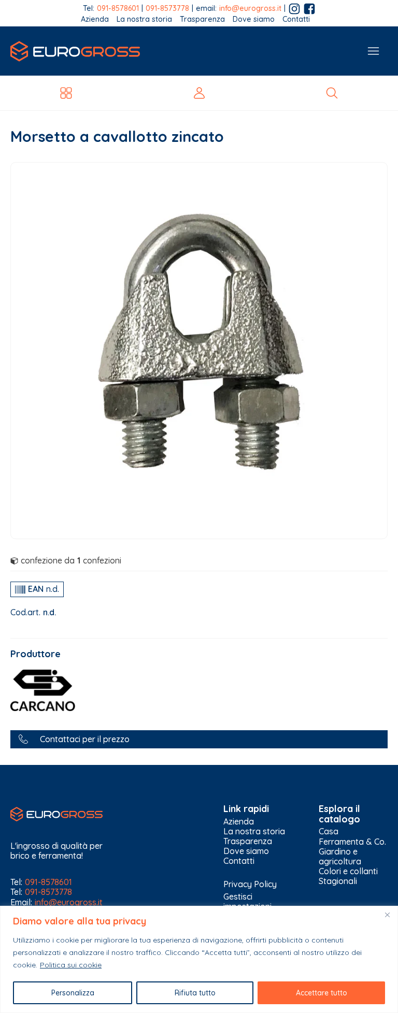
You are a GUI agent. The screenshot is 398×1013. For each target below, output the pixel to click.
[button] (199, 739)
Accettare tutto (321, 992)
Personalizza (72, 992)
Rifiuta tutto (195, 992)
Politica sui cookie (71, 964)
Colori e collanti (348, 871)
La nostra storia (144, 19)
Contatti (296, 19)
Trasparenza (202, 19)
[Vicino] (387, 914)
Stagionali (338, 881)
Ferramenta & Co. (352, 842)
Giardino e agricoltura (340, 856)
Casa (328, 831)
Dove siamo (254, 19)
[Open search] (332, 93)
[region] (199, 959)
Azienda (95, 19)
